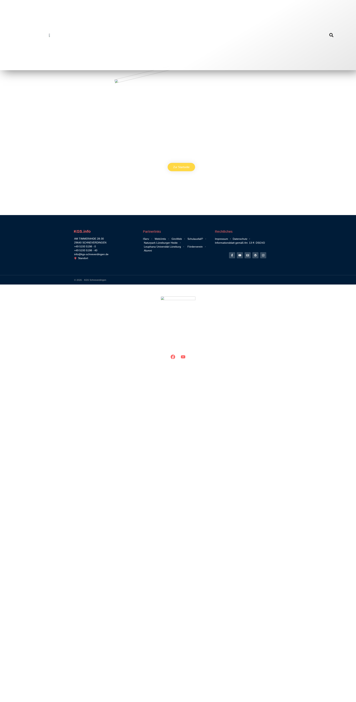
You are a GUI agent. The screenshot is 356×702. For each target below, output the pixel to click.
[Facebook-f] (232, 255)
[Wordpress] (255, 255)
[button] (331, 35)
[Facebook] (173, 357)
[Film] (248, 255)
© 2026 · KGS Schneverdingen (90, 280)
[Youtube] (240, 255)
